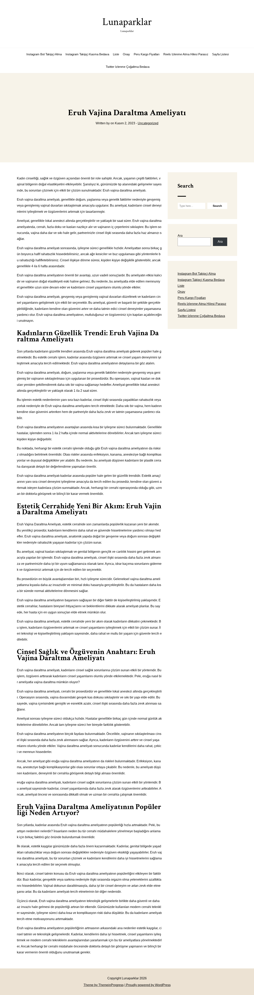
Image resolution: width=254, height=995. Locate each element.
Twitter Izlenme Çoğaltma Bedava (127, 66)
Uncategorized (148, 123)
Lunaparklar (127, 24)
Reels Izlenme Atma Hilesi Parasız (185, 54)
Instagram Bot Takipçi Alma (44, 54)
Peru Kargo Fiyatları (147, 54)
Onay (126, 54)
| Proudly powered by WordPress (147, 985)
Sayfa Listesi (220, 54)
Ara (180, 235)
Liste (116, 54)
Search (185, 186)
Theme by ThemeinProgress (104, 985)
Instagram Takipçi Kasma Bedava (87, 54)
